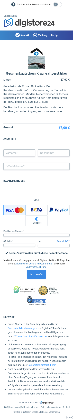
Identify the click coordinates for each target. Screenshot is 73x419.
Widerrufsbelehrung (36, 267)
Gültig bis (8, 241)
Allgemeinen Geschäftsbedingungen (34, 263)
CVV (40, 241)
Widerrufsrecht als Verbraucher (30, 336)
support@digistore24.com (42, 365)
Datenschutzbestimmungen (22, 328)
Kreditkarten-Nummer (13, 231)
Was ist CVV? (63, 241)
